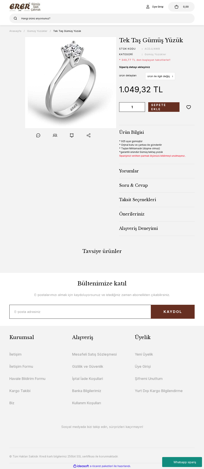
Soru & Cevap (133, 185)
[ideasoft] (81, 466)
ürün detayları (127, 75)
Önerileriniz (131, 214)
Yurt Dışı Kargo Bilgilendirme (159, 391)
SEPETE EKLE (158, 107)
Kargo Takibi (19, 391)
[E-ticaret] (101, 466)
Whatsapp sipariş (185, 462)
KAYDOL (173, 312)
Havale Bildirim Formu (27, 379)
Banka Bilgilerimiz (86, 391)
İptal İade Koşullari (87, 379)
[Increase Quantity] (141, 107)
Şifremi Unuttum (149, 379)
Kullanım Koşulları (86, 403)
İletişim (15, 354)
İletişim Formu (21, 366)
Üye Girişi (143, 366)
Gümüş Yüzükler (155, 54)
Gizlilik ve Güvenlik (87, 366)
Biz (11, 403)
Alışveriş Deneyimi (138, 228)
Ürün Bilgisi (131, 132)
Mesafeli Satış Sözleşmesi (94, 354)
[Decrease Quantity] (123, 107)
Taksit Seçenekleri (137, 199)
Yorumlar (129, 171)
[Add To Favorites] (189, 107)
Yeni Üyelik (144, 354)
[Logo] (25, 7)
